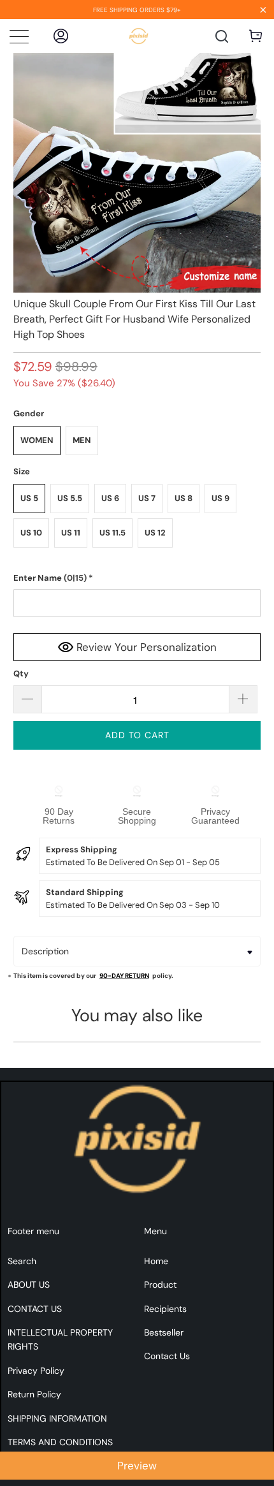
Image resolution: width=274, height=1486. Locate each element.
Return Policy (34, 1394)
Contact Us (167, 1356)
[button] (137, 578)
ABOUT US (29, 1284)
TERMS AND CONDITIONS (60, 1442)
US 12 (155, 532)
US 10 (31, 532)
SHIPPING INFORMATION (57, 1418)
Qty (21, 673)
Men (82, 440)
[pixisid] (138, 36)
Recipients (165, 1309)
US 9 (220, 498)
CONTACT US (35, 1309)
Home (156, 1261)
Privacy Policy (36, 1370)
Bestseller (164, 1332)
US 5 (29, 498)
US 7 (146, 498)
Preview (137, 1466)
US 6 (110, 498)
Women (37, 440)
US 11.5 (112, 532)
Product (160, 1284)
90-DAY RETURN (124, 976)
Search (22, 1261)
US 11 (70, 532)
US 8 (183, 498)
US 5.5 (69, 498)
